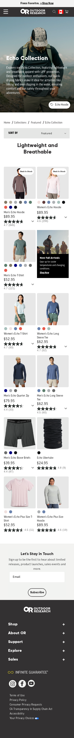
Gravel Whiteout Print (10, 202)
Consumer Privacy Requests (26, 704)
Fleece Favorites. (30, 3)
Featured (36, 122)
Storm (20, 202)
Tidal (58, 202)
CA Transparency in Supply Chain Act (31, 709)
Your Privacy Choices (22, 718)
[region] (37, 3)
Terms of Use (17, 695)
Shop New (44, 273)
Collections (20, 122)
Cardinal (5, 207)
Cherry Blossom (38, 202)
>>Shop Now (47, 3)
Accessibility (17, 713)
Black (15, 207)
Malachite (30, 202)
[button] (66, 11)
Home (7, 122)
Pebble (15, 202)
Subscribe (37, 592)
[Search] (49, 11)
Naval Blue (10, 207)
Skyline (25, 202)
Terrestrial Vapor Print (43, 202)
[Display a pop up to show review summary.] (33, 222)
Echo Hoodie (61, 104)
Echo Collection (53, 122)
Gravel (5, 202)
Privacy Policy (18, 700)
